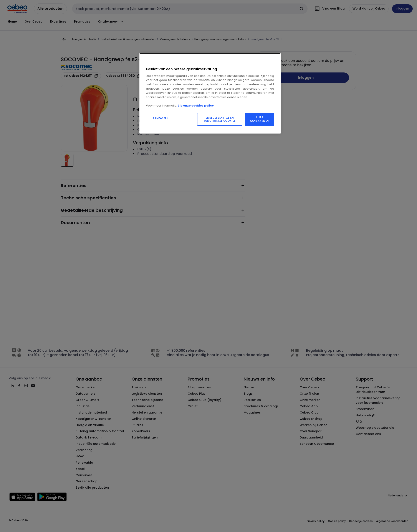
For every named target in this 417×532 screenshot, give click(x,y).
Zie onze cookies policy (196, 105)
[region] (210, 93)
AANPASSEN (160, 118)
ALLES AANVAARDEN (259, 119)
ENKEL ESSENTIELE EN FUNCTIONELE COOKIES (220, 119)
